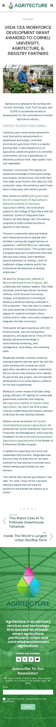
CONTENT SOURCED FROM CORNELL (25, 125)
